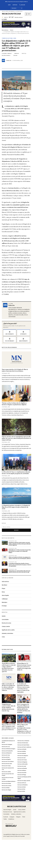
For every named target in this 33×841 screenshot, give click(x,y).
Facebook (5, 817)
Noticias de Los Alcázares (23, 740)
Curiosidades (5, 619)
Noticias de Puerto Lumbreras (24, 747)
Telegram (18, 817)
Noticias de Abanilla (22, 768)
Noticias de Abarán (22, 749)
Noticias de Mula (5, 787)
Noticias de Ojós (21, 791)
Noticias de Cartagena (7, 744)
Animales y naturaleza (7, 633)
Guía (9, 5)
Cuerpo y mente (6, 626)
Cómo (3, 637)
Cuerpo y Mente (21, 809)
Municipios (4, 602)
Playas (3, 588)
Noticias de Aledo (22, 787)
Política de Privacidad (20, 836)
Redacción (8, 60)
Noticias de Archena (6, 783)
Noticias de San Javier (7, 763)
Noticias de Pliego (22, 774)
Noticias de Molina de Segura (8, 748)
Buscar (23, 5)
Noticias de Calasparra (23, 755)
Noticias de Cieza (6, 755)
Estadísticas (11, 819)
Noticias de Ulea (21, 789)
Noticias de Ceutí (21, 757)
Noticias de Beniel (22, 753)
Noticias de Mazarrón (7, 753)
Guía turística (5, 581)
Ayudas (4, 616)
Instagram (12, 817)
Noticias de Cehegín (6, 790)
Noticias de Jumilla (6, 771)
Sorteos (15, 5)
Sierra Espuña (5, 595)
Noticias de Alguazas (22, 762)
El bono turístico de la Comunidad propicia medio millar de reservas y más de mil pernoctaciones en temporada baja (16, 438)
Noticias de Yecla (6, 757)
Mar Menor (4, 585)
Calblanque (5, 599)
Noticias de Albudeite (23, 785)
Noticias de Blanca (22, 770)
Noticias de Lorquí (22, 766)
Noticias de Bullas (22, 751)
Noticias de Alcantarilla (7, 751)
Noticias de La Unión (6, 785)
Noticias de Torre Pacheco (8, 761)
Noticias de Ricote (22, 783)
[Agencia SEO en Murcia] (11, 825)
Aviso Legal (6, 836)
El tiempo (4, 606)
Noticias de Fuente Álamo (23, 745)
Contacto (12, 836)
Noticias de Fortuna (22, 760)
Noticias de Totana (6, 765)
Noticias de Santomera (23, 743)
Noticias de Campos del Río (24, 780)
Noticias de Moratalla (22, 764)
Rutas (3, 592)
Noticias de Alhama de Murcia (8, 781)
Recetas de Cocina (7, 812)
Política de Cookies (25, 834)
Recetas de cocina (6, 623)
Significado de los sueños (8, 630)
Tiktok (23, 817)
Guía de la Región (7, 809)
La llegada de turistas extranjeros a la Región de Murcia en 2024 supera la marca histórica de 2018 (16, 507)
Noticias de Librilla (22, 772)
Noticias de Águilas (6, 759)
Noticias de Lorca (6, 746)
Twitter (5, 819)
